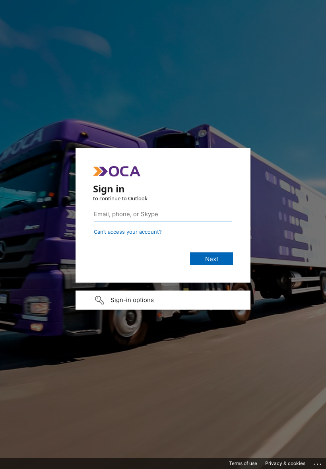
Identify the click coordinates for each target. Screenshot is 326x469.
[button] (163, 300)
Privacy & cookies (285, 463)
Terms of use (243, 463)
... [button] (318, 462)
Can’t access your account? (128, 232)
